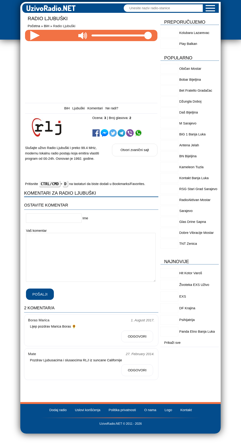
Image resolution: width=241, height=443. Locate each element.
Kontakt (186, 410)
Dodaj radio (58, 410)
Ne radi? (111, 108)
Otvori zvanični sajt (134, 150)
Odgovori (137, 336)
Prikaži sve (172, 343)
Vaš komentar (36, 231)
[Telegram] (121, 133)
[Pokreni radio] (35, 35)
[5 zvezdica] (120, 125)
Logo (168, 410)
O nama (150, 410)
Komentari (95, 108)
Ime (85, 218)
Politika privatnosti (122, 410)
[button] (210, 8)
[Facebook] (96, 133)
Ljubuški (78, 108)
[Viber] (130, 133)
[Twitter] (113, 133)
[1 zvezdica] (101, 122)
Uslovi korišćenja (87, 410)
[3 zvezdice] (139, 122)
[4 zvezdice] (101, 125)
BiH (67, 108)
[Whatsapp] (138, 133)
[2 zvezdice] (120, 122)
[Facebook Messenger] (104, 133)
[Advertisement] (91, 70)
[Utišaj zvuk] (82, 35)
